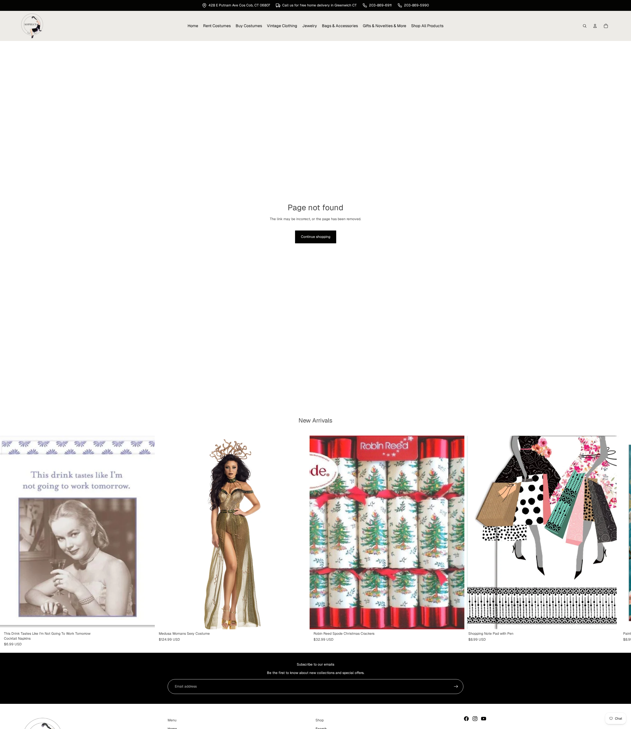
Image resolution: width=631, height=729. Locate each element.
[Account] (595, 25)
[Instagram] (475, 719)
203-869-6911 (380, 5)
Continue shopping (315, 236)
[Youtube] (484, 719)
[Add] (147, 621)
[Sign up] (456, 686)
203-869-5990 (416, 5)
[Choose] (302, 621)
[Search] (584, 25)
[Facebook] (466, 719)
